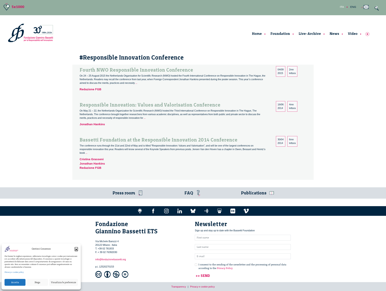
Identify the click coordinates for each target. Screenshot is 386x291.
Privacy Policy (225, 268)
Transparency (178, 286)
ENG (353, 6)
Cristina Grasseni (92, 159)
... (136, 83)
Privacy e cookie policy (14, 272)
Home (257, 33)
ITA (342, 6)
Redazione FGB (90, 89)
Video (353, 33)
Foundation (280, 33)
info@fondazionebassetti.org (110, 259)
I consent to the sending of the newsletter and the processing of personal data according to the (242, 266)
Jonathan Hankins (92, 124)
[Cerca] (376, 8)
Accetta (15, 282)
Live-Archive (310, 33)
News (334, 33)
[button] (76, 248)
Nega (37, 282)
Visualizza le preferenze (63, 282)
